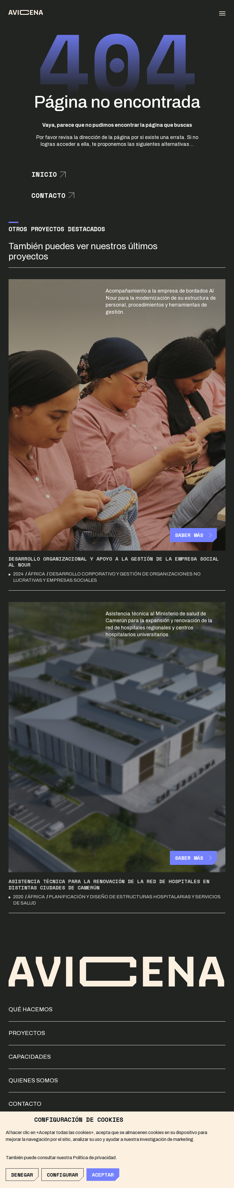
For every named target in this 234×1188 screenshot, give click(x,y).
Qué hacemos (31, 1009)
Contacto (48, 195)
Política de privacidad (94, 1157)
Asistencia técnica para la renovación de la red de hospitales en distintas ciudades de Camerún (109, 884)
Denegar (22, 1174)
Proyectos (27, 1033)
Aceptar (103, 1174)
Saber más (189, 535)
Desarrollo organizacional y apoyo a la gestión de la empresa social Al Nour (114, 562)
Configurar (62, 1174)
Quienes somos (33, 1080)
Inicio (44, 174)
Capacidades (30, 1057)
